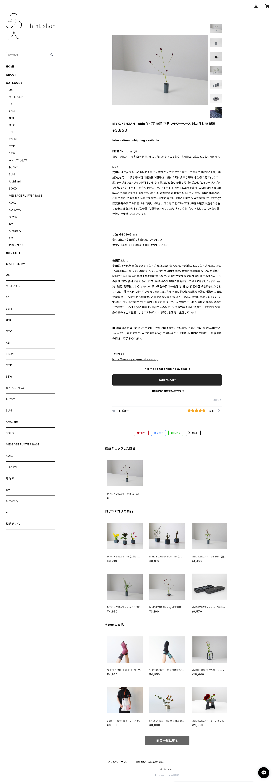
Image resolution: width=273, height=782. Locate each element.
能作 (11, 118)
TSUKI (13, 139)
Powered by (163, 775)
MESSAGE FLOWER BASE (25, 195)
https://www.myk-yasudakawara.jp (135, 359)
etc (11, 237)
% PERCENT (17, 96)
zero (12, 111)
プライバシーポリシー (119, 761)
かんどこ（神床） (18, 160)
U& (11, 89)
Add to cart (167, 380)
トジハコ (14, 167)
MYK (12, 146)
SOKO (13, 188)
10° (11, 223)
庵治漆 (13, 216)
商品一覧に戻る (167, 741)
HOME (10, 66)
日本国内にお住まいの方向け (167, 391)
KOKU (13, 202)
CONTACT (13, 253)
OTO (12, 125)
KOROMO (15, 209)
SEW (12, 153)
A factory (15, 230)
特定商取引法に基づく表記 (150, 761)
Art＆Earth (15, 181)
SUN (12, 174)
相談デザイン (16, 244)
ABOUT (11, 74)
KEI (11, 132)
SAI (11, 104)
